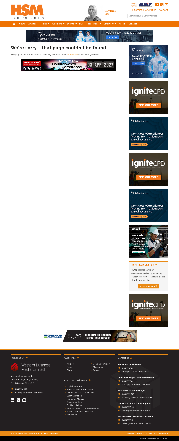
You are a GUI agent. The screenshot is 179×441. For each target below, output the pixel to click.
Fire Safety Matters (75, 399)
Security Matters (74, 402)
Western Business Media (24, 433)
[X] (161, 5)
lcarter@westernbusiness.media (136, 410)
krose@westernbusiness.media (136, 371)
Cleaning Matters (74, 396)
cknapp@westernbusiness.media (136, 384)
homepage (72, 54)
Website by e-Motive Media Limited (154, 438)
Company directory (101, 364)
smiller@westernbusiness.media (136, 423)
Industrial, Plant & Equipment (80, 389)
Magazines (98, 367)
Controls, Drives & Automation (80, 393)
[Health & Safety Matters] (27, 20)
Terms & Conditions (136, 433)
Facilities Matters (74, 405)
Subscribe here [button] (147, 286)
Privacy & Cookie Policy (157, 433)
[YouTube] (166, 5)
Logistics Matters (74, 386)
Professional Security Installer (80, 411)
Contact (163, 10)
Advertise (150, 10)
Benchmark (72, 415)
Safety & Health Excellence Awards (83, 408)
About (69, 370)
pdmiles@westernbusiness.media (137, 397)
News (69, 367)
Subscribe (137, 10)
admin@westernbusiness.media (29, 392)
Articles (70, 364)
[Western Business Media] (30, 371)
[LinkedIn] (157, 5)
